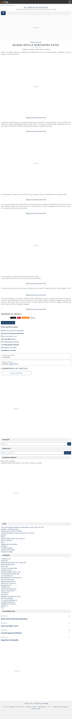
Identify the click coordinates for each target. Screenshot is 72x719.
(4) (9, 600)
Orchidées (4, 546)
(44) (9, 568)
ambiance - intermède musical (9, 529)
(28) (10, 574)
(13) (6, 585)
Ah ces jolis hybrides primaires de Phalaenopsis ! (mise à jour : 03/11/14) (22, 527)
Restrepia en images (7, 552)
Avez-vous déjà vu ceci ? (10, 626)
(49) (4, 566)
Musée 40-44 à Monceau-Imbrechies (14, 619)
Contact (34, 706)
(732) (5, 559)
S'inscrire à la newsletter (8, 322)
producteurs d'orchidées (8, 550)
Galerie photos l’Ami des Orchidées (11, 531)
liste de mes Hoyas (6, 540)
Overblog (45, 703)
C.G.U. (49, 706)
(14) (8, 583)
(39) (11, 572)
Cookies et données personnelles (60, 706)
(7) (8, 591)
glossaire (3, 535)
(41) (6, 570)
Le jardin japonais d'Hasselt (11, 633)
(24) (7, 576)
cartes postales (36, 42)
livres (2, 542)
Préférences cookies (35, 708)
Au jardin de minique (36, 7)
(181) (4, 560)
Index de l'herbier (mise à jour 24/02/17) (13, 538)
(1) (8, 604)
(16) (8, 581)
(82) (13, 562)
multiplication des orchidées (9, 544)
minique (12, 706)
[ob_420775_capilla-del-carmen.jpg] (36, 295)
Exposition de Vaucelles (9, 640)
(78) (8, 564)
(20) (7, 579)
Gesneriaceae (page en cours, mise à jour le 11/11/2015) (17, 533)
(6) (4, 594)
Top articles (28, 706)
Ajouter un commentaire (16, 373)
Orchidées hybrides (6, 548)
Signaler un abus (42, 706)
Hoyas (3, 537)
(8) (8, 589)
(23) (11, 577)
